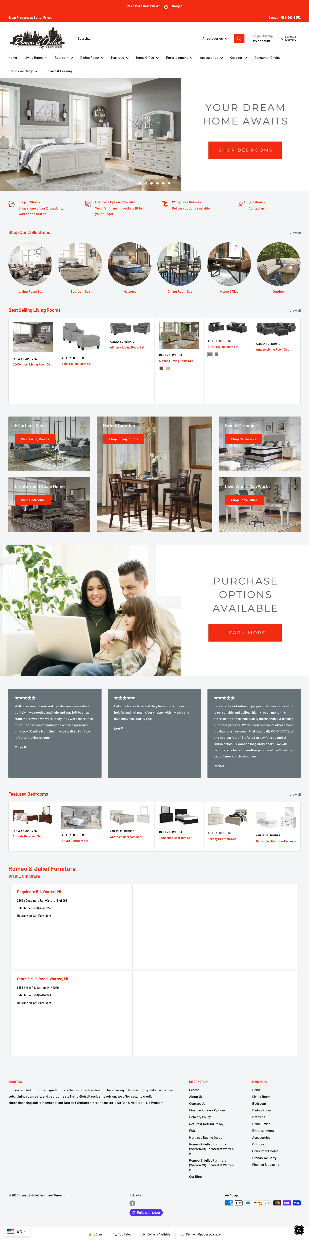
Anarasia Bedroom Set (125, 837)
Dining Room (89, 57)
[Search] (239, 38)
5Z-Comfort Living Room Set (32, 364)
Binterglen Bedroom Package (276, 841)
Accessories (209, 57)
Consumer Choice (267, 57)
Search (194, 1090)
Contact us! (257, 208)
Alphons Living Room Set (176, 361)
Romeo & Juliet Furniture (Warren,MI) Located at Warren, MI (212, 1149)
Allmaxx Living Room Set (127, 347)
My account (261, 41)
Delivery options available (191, 208)
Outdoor (236, 57)
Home (12, 57)
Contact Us (197, 1103)
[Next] (300, 360)
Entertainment (177, 57)
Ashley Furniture (25, 358)
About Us (196, 1096)
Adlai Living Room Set (76, 364)
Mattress (117, 57)
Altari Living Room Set (223, 346)
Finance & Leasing (58, 71)
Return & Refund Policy (206, 1124)
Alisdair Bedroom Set (27, 836)
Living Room (33, 57)
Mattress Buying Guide (205, 1137)
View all (295, 233)
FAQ (192, 1130)
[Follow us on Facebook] (132, 1203)
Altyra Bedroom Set (74, 840)
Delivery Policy (200, 1117)
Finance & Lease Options (207, 1110)
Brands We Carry (20, 71)
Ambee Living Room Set (272, 349)
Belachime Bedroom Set (175, 838)
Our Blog (195, 1176)
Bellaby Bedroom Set (221, 839)
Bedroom (61, 57)
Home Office (145, 57)
